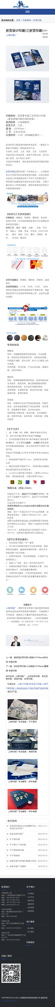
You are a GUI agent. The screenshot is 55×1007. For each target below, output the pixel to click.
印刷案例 (27, 20)
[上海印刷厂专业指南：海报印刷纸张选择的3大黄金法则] (22, 739)
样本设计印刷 (35, 684)
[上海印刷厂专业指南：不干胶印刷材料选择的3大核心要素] (22, 709)
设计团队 (31, 928)
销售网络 (31, 911)
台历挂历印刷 (33, 676)
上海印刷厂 (11, 35)
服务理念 (31, 900)
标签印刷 (18, 679)
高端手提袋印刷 (41, 688)
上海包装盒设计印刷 (24, 688)
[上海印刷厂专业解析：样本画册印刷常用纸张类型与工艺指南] (22, 799)
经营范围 (31, 907)
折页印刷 (37, 20)
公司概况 (31, 893)
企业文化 (31, 897)
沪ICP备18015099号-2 (9, 1001)
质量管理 (31, 904)
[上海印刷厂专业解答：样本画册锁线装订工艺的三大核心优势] (22, 769)
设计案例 (31, 932)
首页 (18, 20)
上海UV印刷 (23, 684)
